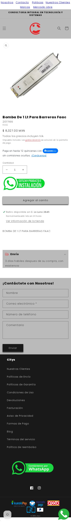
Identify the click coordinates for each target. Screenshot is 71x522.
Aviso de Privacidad (20, 416)
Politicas (37, 2)
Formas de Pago (18, 423)
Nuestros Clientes (58, 2)
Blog (10, 431)
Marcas (25, 7)
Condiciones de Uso (20, 392)
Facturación (15, 408)
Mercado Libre (43, 7)
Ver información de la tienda (25, 221)
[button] (4, 28)
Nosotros (7, 2)
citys (38, 516)
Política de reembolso (22, 447)
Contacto (22, 2)
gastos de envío (33, 140)
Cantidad (8, 162)
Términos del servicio (21, 439)
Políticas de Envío (19, 376)
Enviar (13, 348)
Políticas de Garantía (21, 384)
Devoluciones (16, 400)
